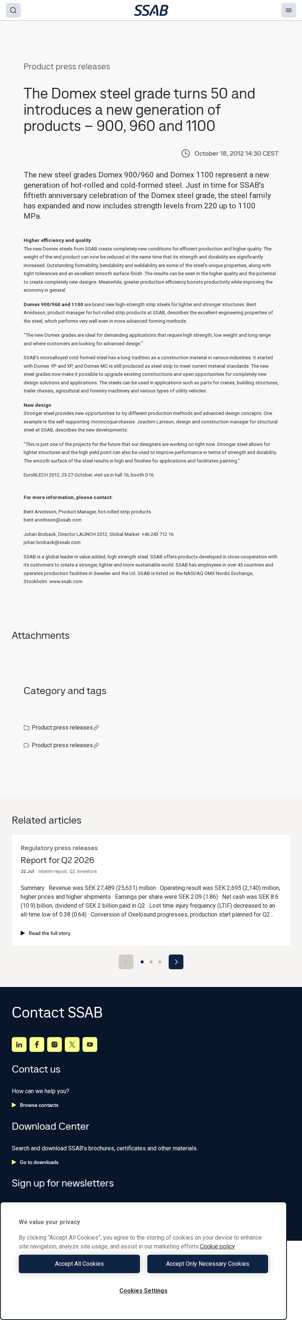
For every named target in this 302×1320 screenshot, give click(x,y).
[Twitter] (72, 1044)
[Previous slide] (126, 962)
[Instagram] (54, 1044)
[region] (143, 1261)
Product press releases (62, 727)
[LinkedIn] (19, 1044)
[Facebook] (36, 1044)
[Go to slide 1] (142, 961)
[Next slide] (176, 962)
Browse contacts (39, 1105)
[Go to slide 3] (159, 961)
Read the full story (49, 933)
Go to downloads (39, 1162)
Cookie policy (217, 1246)
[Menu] (288, 10)
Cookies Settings (143, 1290)
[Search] (13, 10)
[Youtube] (89, 1044)
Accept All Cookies (79, 1263)
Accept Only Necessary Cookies (207, 1263)
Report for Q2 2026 (57, 860)
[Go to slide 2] (151, 961)
